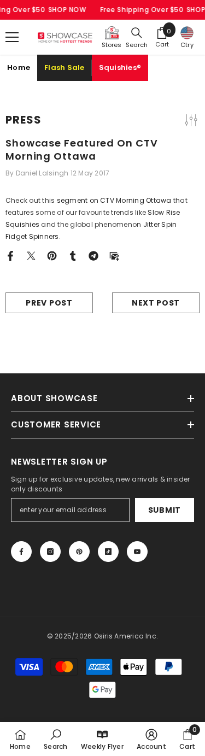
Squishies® (120, 67)
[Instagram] (50, 551)
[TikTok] (108, 551)
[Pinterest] (52, 255)
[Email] (114, 255)
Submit (164, 510)
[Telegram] (93, 255)
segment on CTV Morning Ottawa (114, 200)
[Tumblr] (73, 255)
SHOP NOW (67, 9)
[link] (55, 739)
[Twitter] (31, 255)
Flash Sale (64, 67)
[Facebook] (10, 255)
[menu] (12, 37)
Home (18, 67)
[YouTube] (137, 551)
